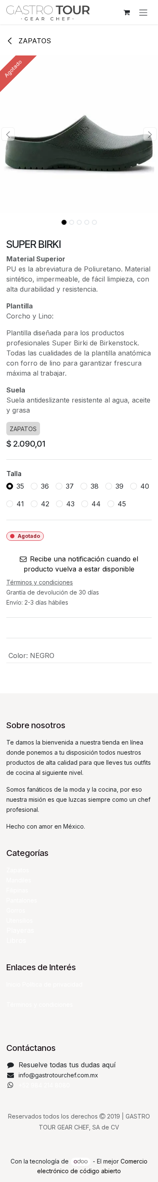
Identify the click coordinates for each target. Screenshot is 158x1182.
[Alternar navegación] (143, 12)
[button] (8, 134)
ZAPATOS (33, 41)
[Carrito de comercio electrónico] (126, 12)
